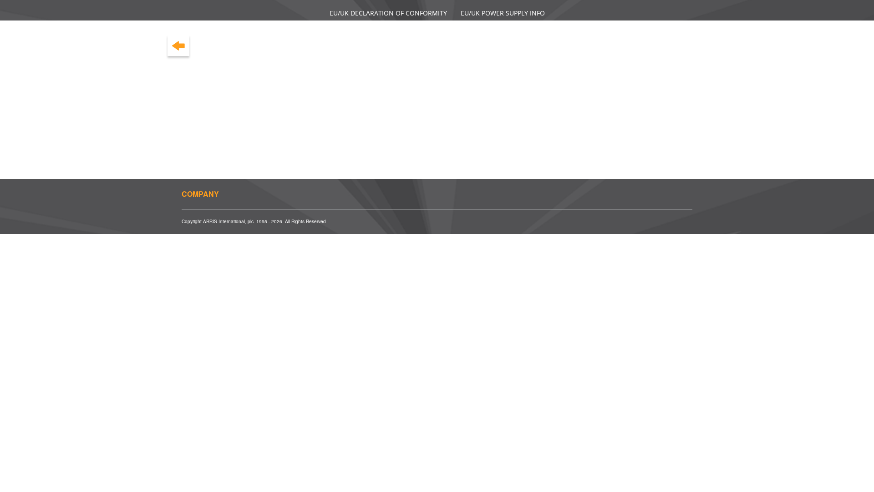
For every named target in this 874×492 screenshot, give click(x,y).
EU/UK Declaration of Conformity (388, 13)
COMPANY (200, 194)
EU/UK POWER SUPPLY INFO (503, 13)
